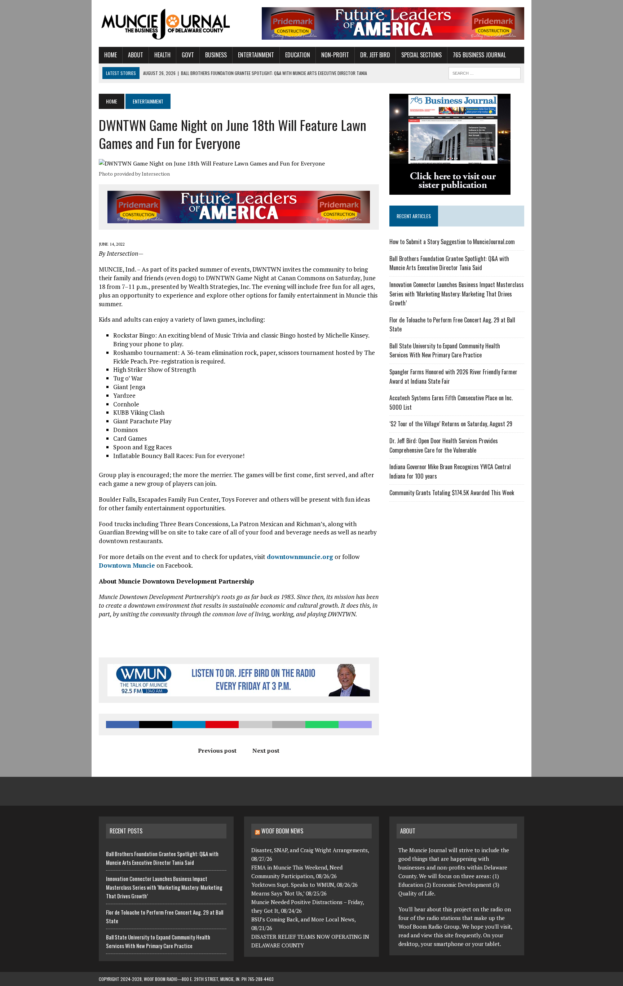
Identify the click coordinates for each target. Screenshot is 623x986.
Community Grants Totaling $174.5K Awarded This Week (451, 492)
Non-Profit (335, 54)
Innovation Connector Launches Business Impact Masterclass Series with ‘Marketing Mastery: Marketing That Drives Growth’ (456, 293)
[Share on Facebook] (122, 724)
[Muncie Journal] (166, 23)
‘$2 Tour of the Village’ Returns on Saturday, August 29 (450, 423)
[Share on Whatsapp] (322, 724)
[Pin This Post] (222, 724)
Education (297, 54)
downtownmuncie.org (300, 557)
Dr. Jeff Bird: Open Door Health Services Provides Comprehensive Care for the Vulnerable (443, 445)
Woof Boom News (282, 831)
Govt (188, 54)
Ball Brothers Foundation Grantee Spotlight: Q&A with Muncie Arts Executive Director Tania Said (449, 263)
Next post (265, 750)
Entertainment (256, 54)
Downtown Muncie (127, 565)
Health (162, 54)
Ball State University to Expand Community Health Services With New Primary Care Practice (444, 351)
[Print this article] (288, 724)
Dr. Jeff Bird (375, 54)
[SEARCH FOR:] (485, 72)
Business (216, 54)
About (135, 54)
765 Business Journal (479, 54)
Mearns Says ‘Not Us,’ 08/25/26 (289, 893)
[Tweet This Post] (155, 724)
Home (110, 54)
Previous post (217, 750)
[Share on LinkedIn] (189, 724)
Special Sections (421, 54)
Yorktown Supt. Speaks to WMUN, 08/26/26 (304, 884)
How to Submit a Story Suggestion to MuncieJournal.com (452, 241)
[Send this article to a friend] (255, 724)
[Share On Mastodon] (355, 724)
